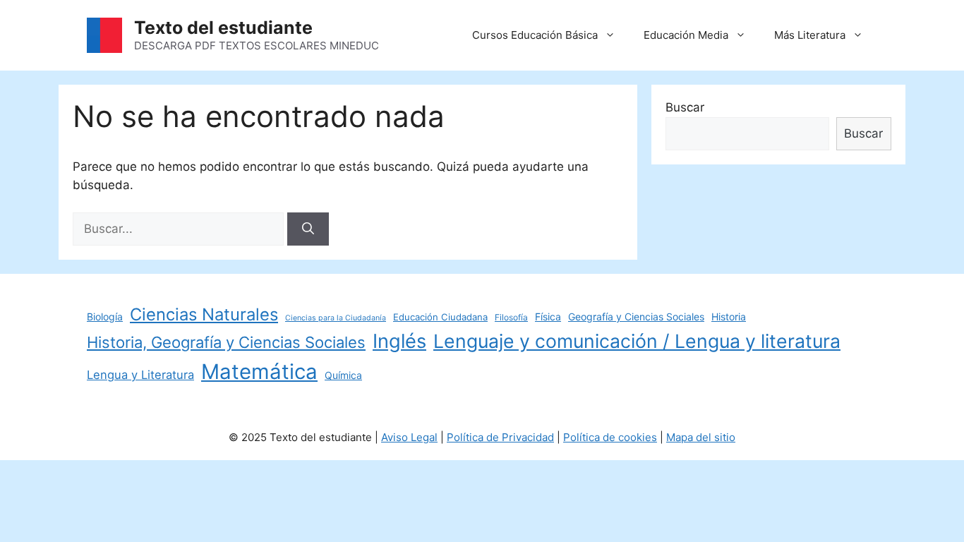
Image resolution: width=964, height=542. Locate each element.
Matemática (259, 371)
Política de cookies (610, 437)
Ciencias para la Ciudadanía (335, 318)
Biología (105, 317)
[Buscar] (308, 229)
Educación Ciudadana (440, 317)
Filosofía (511, 317)
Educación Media (686, 35)
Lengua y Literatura (140, 375)
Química (343, 375)
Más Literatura (809, 35)
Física (548, 317)
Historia (728, 317)
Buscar (684, 107)
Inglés (399, 341)
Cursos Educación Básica (535, 35)
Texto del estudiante (223, 27)
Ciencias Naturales (204, 314)
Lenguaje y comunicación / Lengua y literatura (637, 341)
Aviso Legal (409, 437)
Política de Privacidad (500, 437)
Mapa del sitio (700, 437)
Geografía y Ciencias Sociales (636, 317)
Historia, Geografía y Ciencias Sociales (226, 342)
